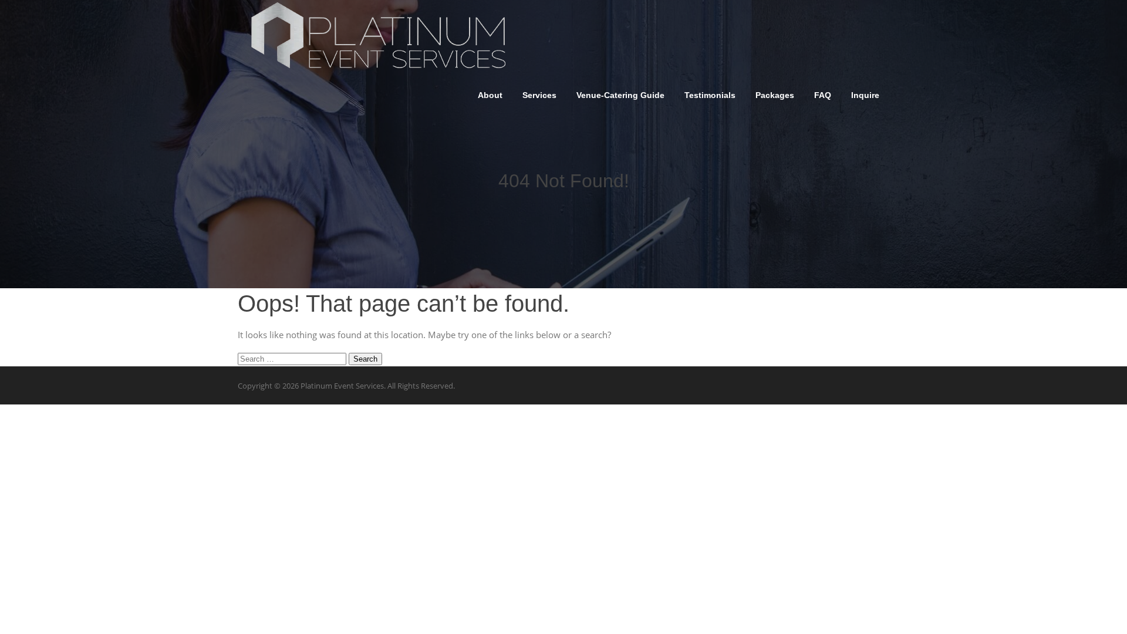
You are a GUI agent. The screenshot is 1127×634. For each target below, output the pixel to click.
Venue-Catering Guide (620, 95)
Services (539, 95)
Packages (774, 95)
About (490, 95)
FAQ (822, 95)
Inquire (865, 95)
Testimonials (709, 95)
